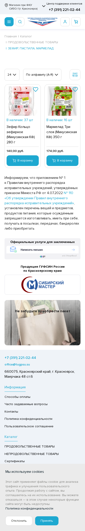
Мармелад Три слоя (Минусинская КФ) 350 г (61, 132)
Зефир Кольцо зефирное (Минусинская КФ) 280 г (21, 134)
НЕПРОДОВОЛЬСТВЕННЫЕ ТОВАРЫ (32, 454)
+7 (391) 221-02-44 (64, 9)
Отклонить (19, 521)
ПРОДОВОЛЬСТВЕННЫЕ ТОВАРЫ (30, 446)
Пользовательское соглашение (29, 426)
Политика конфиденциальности (28, 419)
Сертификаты (15, 461)
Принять (47, 521)
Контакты (11, 411)
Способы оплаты (17, 397)
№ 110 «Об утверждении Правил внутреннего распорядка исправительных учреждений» (39, 198)
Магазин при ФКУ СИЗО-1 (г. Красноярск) (23, 6)
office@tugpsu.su (17, 364)
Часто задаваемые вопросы (26, 404)
